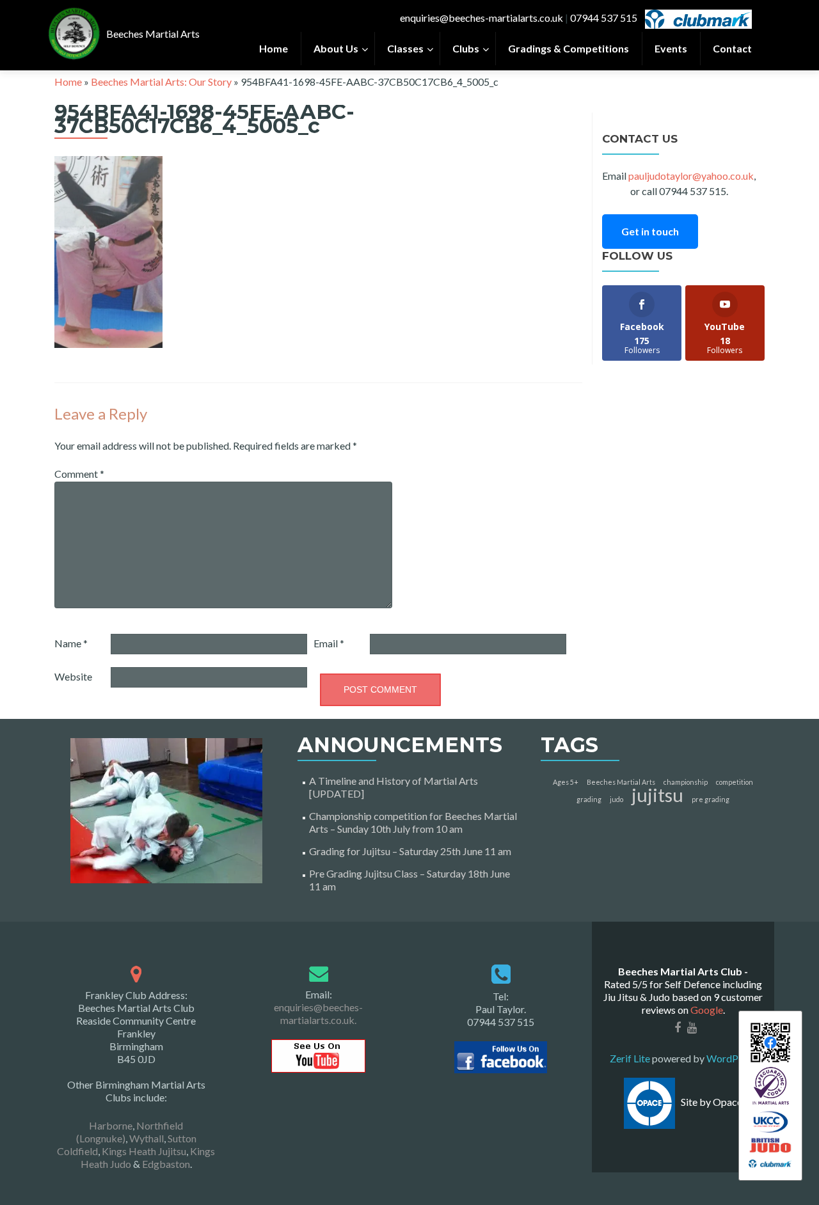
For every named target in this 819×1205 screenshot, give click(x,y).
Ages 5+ (565, 782)
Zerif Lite (631, 1058)
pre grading (710, 799)
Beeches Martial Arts (621, 782)
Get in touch (650, 231)
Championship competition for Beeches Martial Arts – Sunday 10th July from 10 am (413, 822)
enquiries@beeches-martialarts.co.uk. (318, 1013)
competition (734, 782)
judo (616, 799)
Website (73, 676)
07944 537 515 (603, 18)
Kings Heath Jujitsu (144, 1151)
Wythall (146, 1138)
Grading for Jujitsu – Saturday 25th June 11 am (410, 851)
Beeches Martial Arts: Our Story (161, 81)
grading (588, 799)
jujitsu (657, 795)
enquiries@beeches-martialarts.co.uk (481, 18)
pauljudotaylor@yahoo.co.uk (691, 175)
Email (329, 643)
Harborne (110, 1125)
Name (71, 643)
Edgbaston (166, 1164)
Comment (79, 474)
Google (706, 1010)
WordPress (730, 1058)
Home (68, 81)
